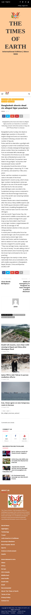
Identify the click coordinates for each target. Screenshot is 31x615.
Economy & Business (8, 541)
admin (3, 111)
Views (3, 562)
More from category (8, 317)
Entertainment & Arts (8, 559)
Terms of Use (5, 594)
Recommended (6, 588)
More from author (19, 314)
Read (10, 99)
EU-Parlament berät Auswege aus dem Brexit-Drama (20, 477)
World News (11, 101)
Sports (3, 548)
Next (8, 411)
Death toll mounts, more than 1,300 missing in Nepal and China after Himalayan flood (15, 347)
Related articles (7, 314)
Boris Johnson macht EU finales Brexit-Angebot (20, 452)
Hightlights (4, 99)
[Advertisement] (15, 75)
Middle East (5, 575)
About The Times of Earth (9, 591)
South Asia (4, 101)
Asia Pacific (5, 578)
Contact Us (5, 600)
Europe (3, 569)
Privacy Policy (5, 597)
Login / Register (5, 2)
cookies (13, 613)
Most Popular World (8, 544)
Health (3, 554)
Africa (3, 566)
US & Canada (5, 572)
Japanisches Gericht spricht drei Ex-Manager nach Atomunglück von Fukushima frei (15, 469)
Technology (5, 532)
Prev (4, 411)
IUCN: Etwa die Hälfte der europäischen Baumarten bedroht (20, 460)
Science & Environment (17, 99)
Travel (3, 535)
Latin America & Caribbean (10, 538)
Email (3, 585)
